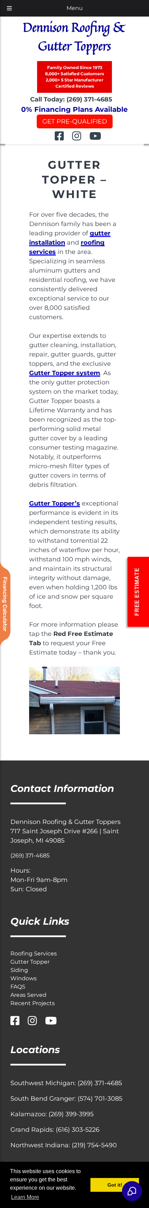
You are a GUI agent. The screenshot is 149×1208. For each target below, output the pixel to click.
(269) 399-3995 (71, 1114)
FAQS (17, 986)
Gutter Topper (30, 962)
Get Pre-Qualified (74, 121)
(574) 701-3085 (100, 1098)
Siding (19, 970)
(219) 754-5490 (94, 1145)
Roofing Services (33, 953)
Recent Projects (32, 1003)
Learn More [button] (25, 1197)
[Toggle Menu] (9, 8)
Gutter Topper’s (54, 503)
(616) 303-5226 (77, 1129)
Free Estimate (137, 592)
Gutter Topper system (64, 373)
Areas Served (28, 995)
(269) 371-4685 (30, 855)
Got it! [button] (114, 1185)
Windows (23, 978)
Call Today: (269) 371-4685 (71, 99)
